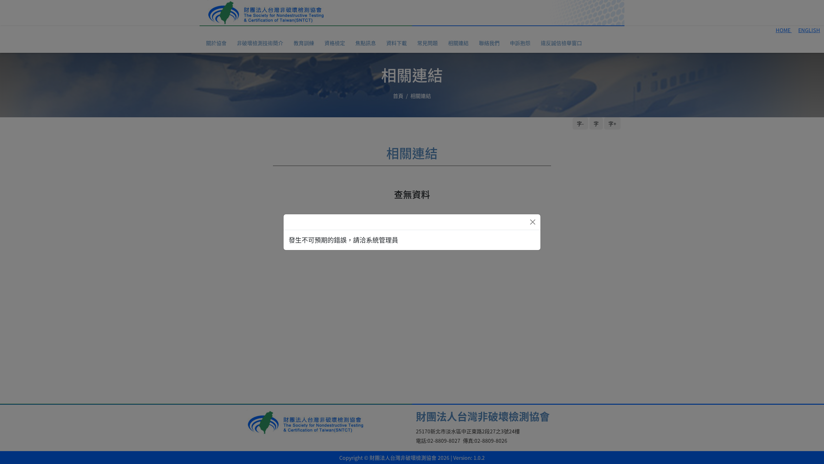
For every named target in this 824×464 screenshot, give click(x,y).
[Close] (533, 222)
